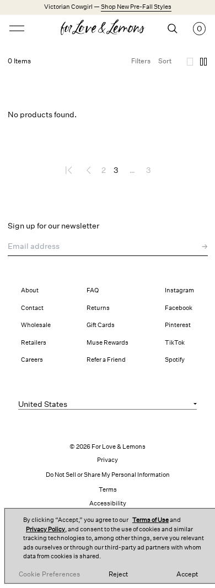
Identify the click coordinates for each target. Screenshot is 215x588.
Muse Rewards (107, 343)
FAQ (93, 290)
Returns (98, 308)
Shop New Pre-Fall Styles (136, 7)
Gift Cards (101, 325)
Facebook (178, 308)
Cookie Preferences (49, 574)
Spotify (175, 360)
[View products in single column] (190, 62)
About (30, 290)
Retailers (33, 343)
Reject (118, 574)
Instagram (179, 290)
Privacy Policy (45, 529)
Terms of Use (150, 520)
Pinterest (178, 325)
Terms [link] (108, 490)
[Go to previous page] (88, 170)
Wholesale (36, 325)
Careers (32, 360)
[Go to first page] (70, 170)
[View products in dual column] (203, 62)
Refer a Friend (106, 360)
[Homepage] (108, 29)
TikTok (175, 343)
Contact (32, 308)
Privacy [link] (107, 460)
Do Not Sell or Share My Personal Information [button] (108, 475)
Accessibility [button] (107, 503)
